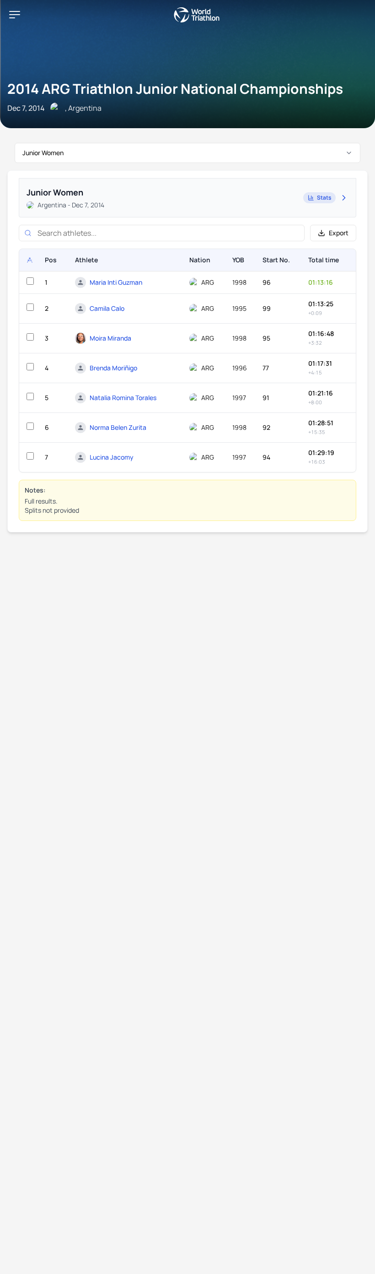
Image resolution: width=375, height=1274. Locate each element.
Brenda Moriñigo (113, 367)
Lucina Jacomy (112, 457)
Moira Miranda (110, 338)
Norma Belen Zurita (118, 427)
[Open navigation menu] (14, 14)
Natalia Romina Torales (123, 397)
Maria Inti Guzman (116, 282)
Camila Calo (107, 308)
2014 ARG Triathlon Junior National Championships (175, 88)
